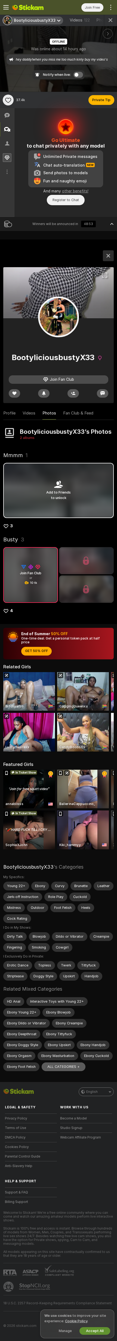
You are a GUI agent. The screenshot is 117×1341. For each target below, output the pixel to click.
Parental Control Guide (22, 1156)
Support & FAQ (16, 1192)
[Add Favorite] (8, 100)
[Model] (108, 255)
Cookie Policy (76, 1321)
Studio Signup (71, 1128)
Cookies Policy (17, 1147)
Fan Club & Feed (78, 413)
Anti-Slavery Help (18, 1166)
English (92, 1092)
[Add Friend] (73, 393)
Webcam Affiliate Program (80, 1137)
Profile (9, 413)
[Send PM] (102, 393)
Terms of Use (15, 1128)
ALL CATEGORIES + (63, 1067)
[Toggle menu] (6, 7)
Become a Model (73, 1118)
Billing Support (16, 1202)
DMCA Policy (15, 1137)
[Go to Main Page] (35, 7)
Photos (49, 413)
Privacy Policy (16, 1118)
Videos (80, 20)
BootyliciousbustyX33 (28, 867)
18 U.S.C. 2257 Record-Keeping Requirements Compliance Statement (57, 1303)
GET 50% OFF (36, 651)
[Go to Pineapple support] (9, 1286)
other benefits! (75, 191)
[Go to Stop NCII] (35, 1286)
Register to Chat (66, 200)
